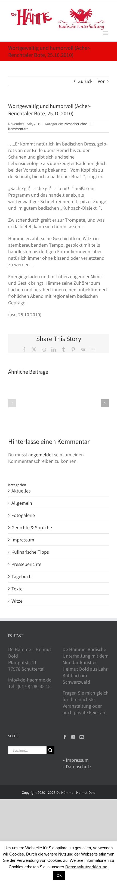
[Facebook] (65, 737)
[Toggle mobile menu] (106, 33)
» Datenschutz (77, 766)
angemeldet (40, 454)
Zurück (85, 81)
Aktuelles (20, 490)
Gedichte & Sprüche (31, 527)
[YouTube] (73, 737)
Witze (17, 600)
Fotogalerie (23, 515)
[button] (12, 403)
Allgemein (21, 503)
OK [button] (59, 875)
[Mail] (81, 737)
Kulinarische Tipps (30, 552)
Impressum (22, 539)
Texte (17, 588)
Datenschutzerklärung (86, 867)
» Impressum (76, 760)
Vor (101, 81)
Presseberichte (75, 123)
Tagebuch (21, 576)
